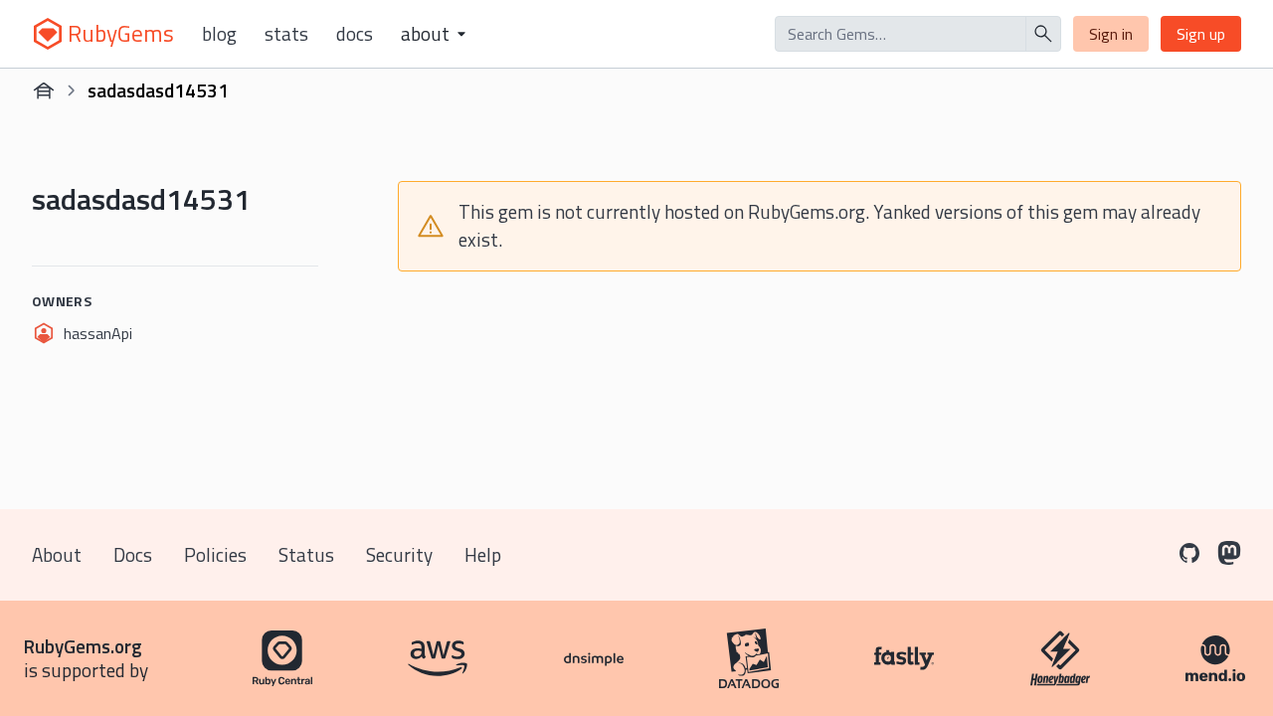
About (57, 554)
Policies (215, 554)
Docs (354, 34)
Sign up (1201, 34)
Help (482, 554)
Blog (219, 34)
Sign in (1111, 34)
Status (306, 554)
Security (399, 554)
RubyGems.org (83, 645)
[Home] (44, 90)
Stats (286, 34)
